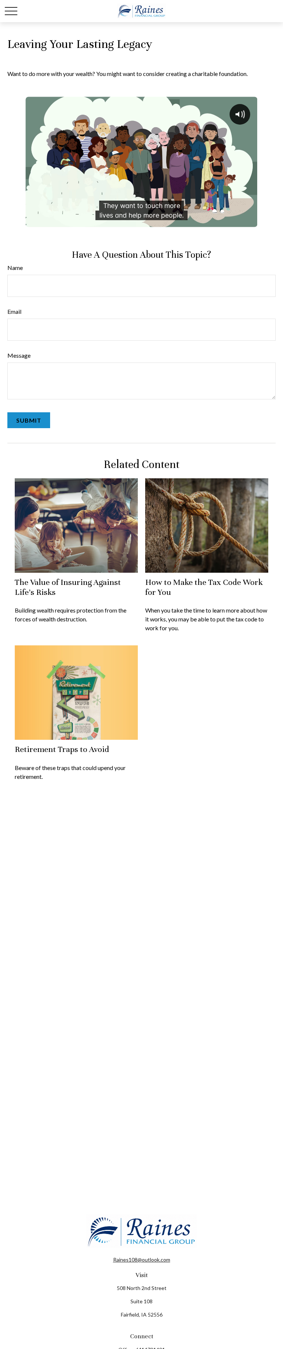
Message (19, 355)
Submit (28, 420)
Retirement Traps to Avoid (62, 749)
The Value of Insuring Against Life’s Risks (68, 587)
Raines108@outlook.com (141, 1259)
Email (14, 311)
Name (15, 267)
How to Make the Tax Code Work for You (204, 587)
